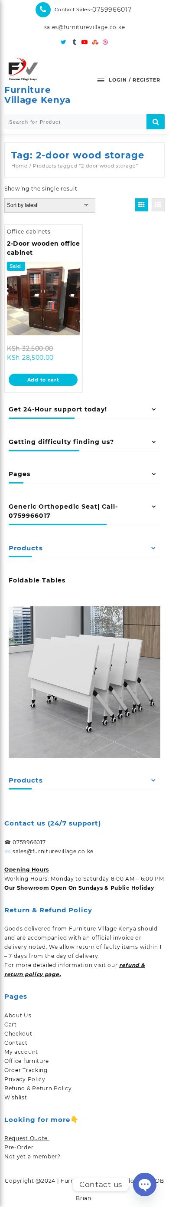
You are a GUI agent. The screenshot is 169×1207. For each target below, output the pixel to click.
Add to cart (43, 380)
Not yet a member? (32, 1156)
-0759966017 (111, 9)
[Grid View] (141, 204)
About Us (18, 1015)
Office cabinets (29, 231)
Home (19, 166)
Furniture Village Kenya (37, 95)
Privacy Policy (25, 1079)
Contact (16, 1042)
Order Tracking (26, 1070)
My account (21, 1052)
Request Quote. (26, 1138)
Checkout (18, 1033)
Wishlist (15, 1097)
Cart (10, 1024)
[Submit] (155, 121)
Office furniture (26, 1061)
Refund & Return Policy (38, 1088)
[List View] (158, 204)
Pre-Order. (19, 1147)
